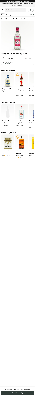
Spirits (8, 19)
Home (3, 19)
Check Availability (17, 393)
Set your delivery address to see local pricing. (17, 1)
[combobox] (16, 10)
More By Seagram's (8, 70)
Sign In (32, 14)
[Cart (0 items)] (30, 10)
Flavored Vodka (21, 19)
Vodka (13, 19)
